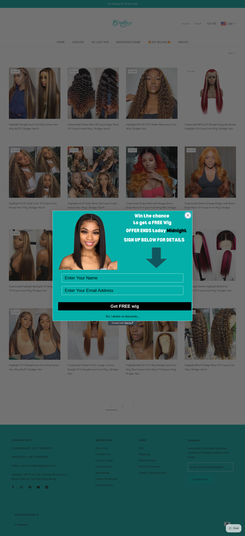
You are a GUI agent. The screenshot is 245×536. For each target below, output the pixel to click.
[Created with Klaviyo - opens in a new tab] (122, 323)
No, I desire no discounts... (122, 316)
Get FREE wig (124, 306)
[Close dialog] (188, 215)
